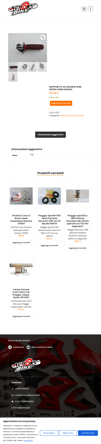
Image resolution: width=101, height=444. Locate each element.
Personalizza (49, 433)
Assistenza (18, 347)
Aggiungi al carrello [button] (21, 242)
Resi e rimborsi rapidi (42, 347)
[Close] (98, 419)
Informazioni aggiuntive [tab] (50, 134)
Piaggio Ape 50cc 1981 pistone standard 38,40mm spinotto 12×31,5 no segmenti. (77, 221)
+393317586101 (22, 388)
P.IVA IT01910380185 (24, 401)
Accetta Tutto (88, 433)
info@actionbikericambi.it (27, 395)
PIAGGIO (80, 115)
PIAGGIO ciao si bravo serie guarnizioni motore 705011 (21, 219)
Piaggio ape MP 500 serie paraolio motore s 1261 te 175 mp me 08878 (49, 219)
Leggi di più (28, 440)
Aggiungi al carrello (61, 103)
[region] (50, 431)
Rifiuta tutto (68, 433)
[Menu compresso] (84, 9)
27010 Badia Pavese (20, 407)
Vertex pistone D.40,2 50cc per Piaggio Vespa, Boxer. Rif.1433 (21, 293)
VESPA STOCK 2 (67, 115)
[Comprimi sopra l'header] (90, 8)
